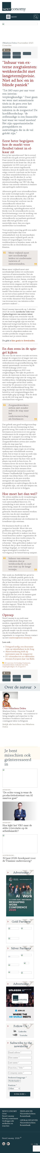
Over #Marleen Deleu (14, 708)
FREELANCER (26, 1111)
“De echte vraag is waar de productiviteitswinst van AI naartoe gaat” (18, 795)
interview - (7, 790)
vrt (16, 667)
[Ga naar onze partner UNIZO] (26, 956)
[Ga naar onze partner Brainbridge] (13, 929)
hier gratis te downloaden (23, 341)
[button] (20, 32)
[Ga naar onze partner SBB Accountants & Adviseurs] (26, 974)
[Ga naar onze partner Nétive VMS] (26, 965)
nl (32, 1144)
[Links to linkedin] (4, 1144)
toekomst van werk (21, 665)
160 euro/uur (8, 663)
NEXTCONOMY (9, 1111)
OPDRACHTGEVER (29, 1120)
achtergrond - (9, 855)
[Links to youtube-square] (9, 1144)
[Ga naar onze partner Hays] (13, 938)
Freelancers (26, 663)
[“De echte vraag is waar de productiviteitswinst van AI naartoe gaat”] (20, 778)
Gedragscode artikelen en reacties (8, 1123)
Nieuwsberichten (27, 1114)
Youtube (23, 1035)
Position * (12, 1085)
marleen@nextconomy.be (20, 638)
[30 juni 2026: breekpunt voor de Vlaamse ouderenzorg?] (20, 843)
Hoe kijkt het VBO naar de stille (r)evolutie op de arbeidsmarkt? (17, 828)
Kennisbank (25, 1116)
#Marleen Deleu (9, 43)
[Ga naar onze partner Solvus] (13, 965)
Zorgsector (22, 667)
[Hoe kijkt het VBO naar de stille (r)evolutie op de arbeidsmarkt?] (20, 811)
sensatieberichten (8, 665)
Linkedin (22, 1031)
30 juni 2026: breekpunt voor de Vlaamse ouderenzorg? (19, 860)
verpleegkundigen (8, 667)
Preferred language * (17, 1078)
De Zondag (18, 663)
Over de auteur (18, 687)
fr (37, 1144)
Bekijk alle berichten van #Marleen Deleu (18, 725)
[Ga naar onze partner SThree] (26, 929)
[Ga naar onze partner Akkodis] (13, 956)
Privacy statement (10, 1118)
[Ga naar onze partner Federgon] (13, 974)
